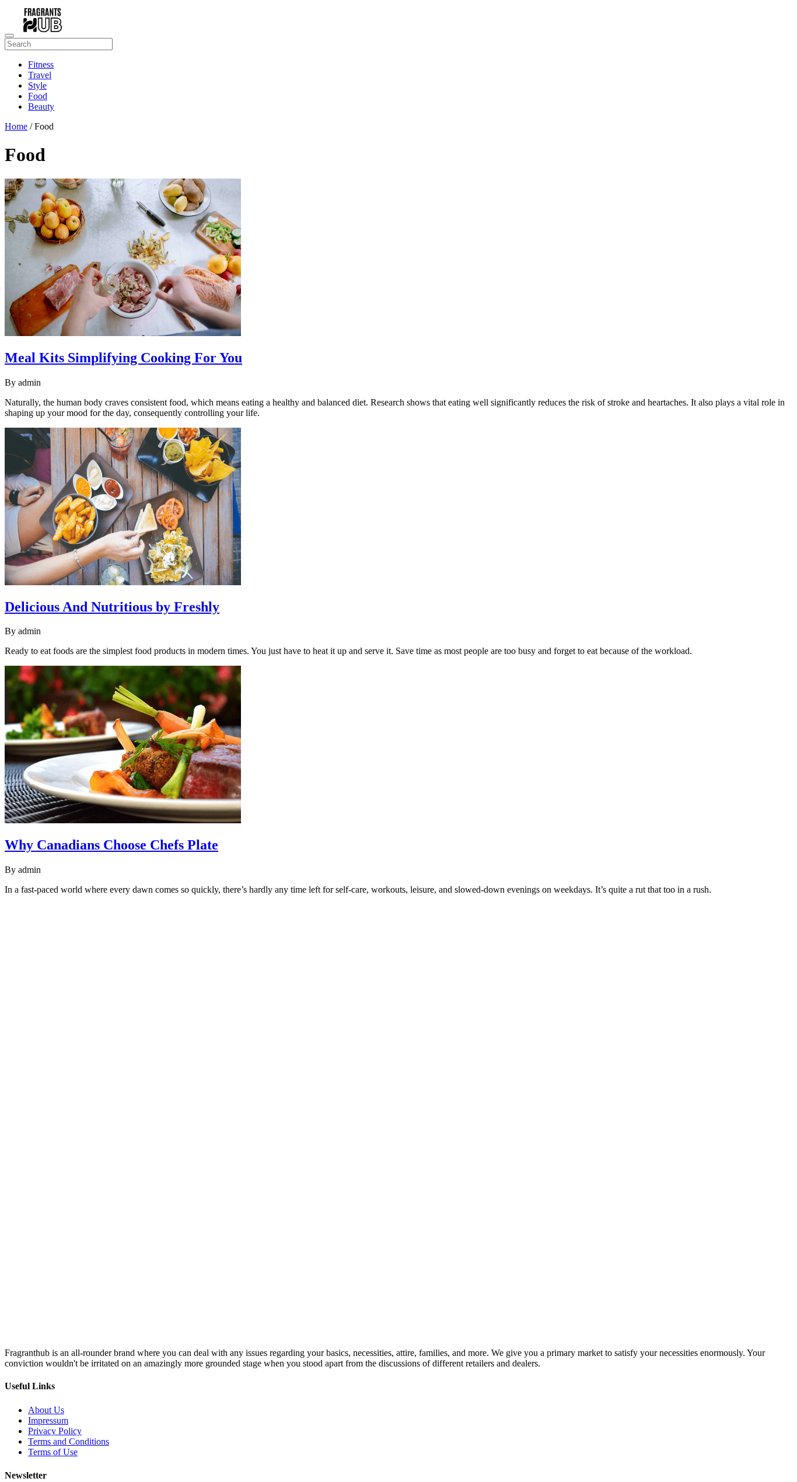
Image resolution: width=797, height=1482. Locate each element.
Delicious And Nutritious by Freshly (112, 606)
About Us (46, 1410)
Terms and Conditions (68, 1441)
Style (37, 85)
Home (16, 126)
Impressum (48, 1420)
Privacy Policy (55, 1431)
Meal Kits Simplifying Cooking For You (123, 357)
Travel (39, 75)
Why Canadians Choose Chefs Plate (111, 844)
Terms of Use (53, 1452)
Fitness (41, 64)
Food (37, 96)
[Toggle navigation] (9, 35)
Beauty (41, 106)
